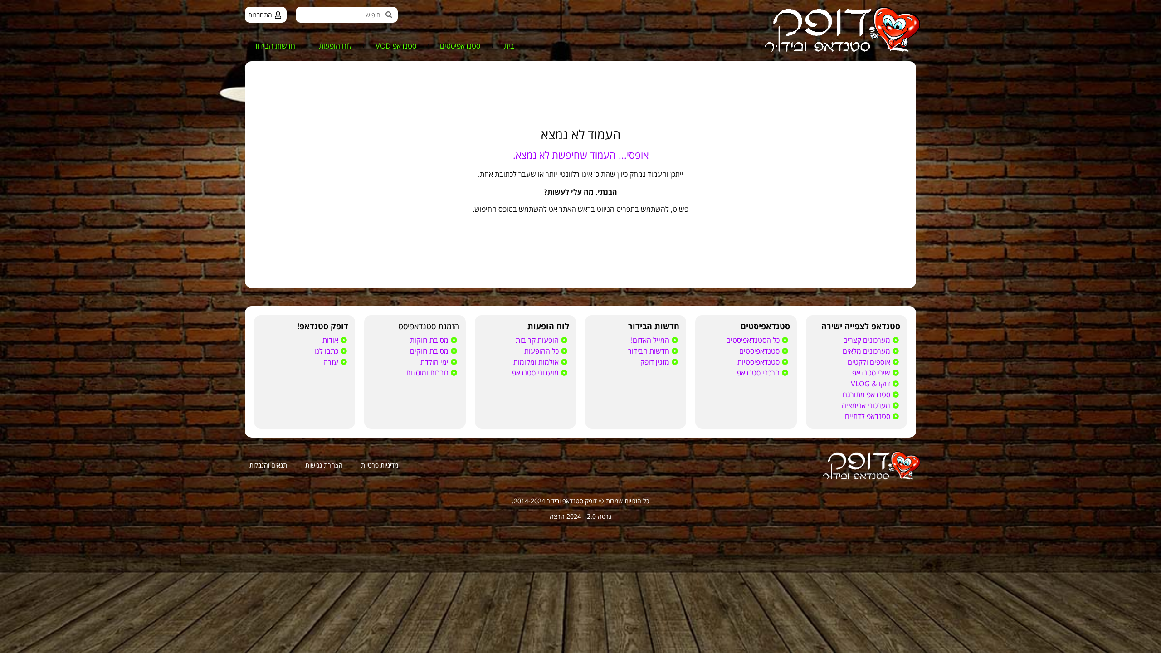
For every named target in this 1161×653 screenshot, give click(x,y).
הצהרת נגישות (324, 465)
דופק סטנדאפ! (322, 326)
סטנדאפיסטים (460, 46)
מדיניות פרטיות (379, 465)
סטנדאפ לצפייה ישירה (860, 326)
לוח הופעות (335, 46)
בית (509, 46)
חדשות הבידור (274, 46)
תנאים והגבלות (268, 465)
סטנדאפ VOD (396, 46)
